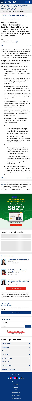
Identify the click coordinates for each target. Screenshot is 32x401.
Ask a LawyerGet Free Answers (6, 304)
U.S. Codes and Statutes (15, 5)
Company (16, 387)
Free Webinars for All (7, 256)
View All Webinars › (16, 288)
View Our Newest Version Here (10, 19)
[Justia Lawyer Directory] (23, 378)
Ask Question (16, 312)
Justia (2, 5)
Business (4, 351)
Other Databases (7, 365)
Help (16, 390)
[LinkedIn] (8, 378)
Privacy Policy (16, 395)
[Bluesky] (19, 378)
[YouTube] (11, 378)
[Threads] (17, 378)
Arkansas (3, 184)
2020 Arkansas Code (6, 6)
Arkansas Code (25, 5)
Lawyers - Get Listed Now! (16, 331)
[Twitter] (21, 378)
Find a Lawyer (5, 319)
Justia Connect (16, 381)
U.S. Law (6, 5)
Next (28, 46)
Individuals (5, 347)
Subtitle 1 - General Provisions (8, 8)
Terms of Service (16, 392)
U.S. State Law (6, 362)
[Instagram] (15, 378)
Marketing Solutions (8, 369)
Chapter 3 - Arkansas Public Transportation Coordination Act (15, 9)
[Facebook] (13, 378)
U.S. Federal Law (7, 358)
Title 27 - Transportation (17, 6)
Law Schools (6, 354)
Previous (4, 46)
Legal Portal (16, 384)
